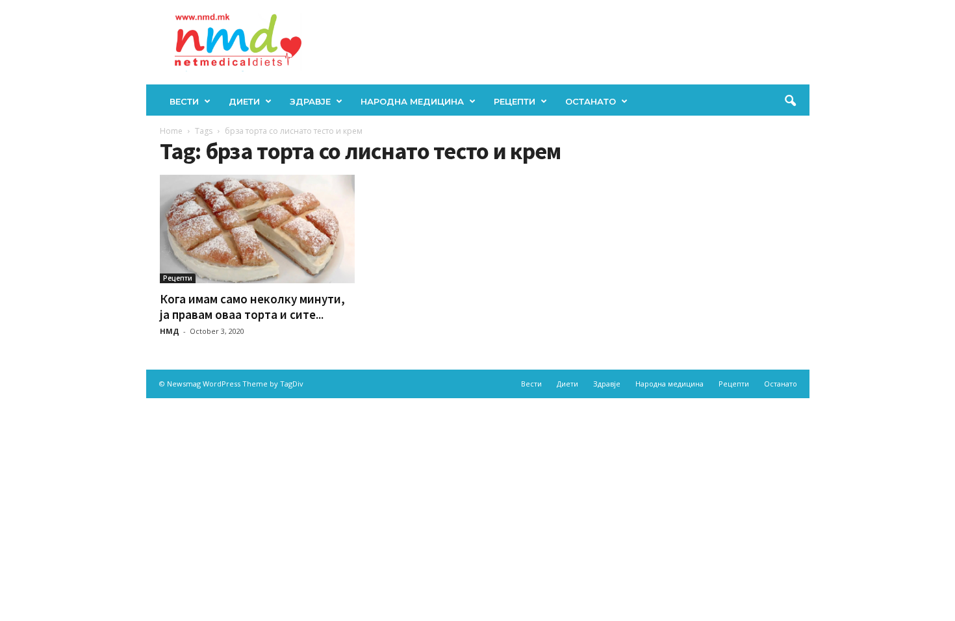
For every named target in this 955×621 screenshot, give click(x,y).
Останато (590, 101)
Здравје (310, 101)
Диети (244, 101)
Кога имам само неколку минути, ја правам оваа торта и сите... (252, 306)
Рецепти (514, 101)
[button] (790, 101)
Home (171, 130)
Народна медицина (412, 101)
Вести (184, 101)
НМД (169, 331)
